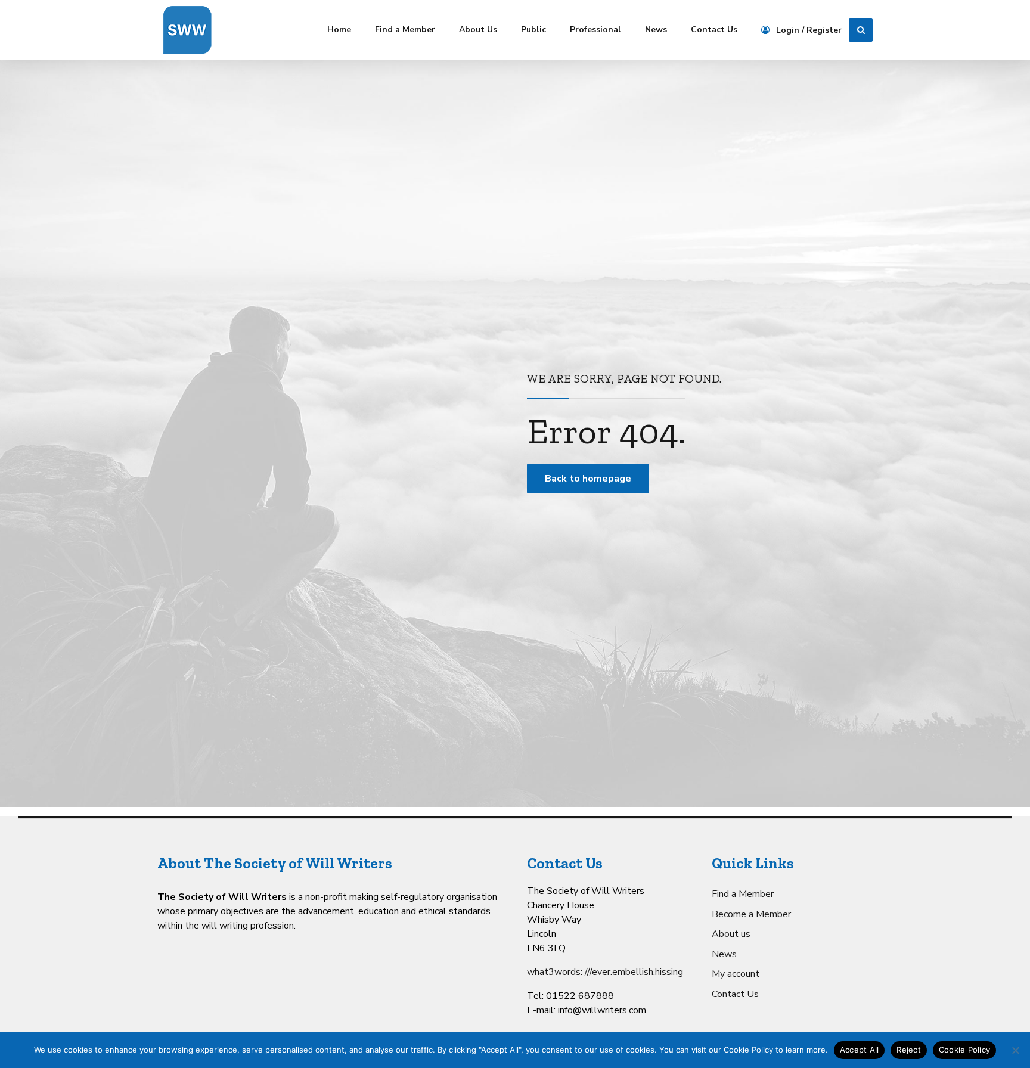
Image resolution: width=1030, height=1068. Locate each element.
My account (735, 973)
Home (339, 29)
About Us (478, 29)
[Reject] (1015, 1050)
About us (731, 933)
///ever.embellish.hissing (634, 972)
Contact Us (714, 29)
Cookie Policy (964, 1049)
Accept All (859, 1049)
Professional (595, 29)
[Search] (861, 30)
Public (533, 29)
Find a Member (405, 29)
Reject (908, 1049)
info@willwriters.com (602, 1010)
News (656, 29)
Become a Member (751, 914)
